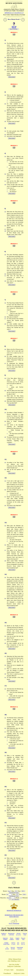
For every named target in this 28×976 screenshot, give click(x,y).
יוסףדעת (18, 943)
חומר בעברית (8, 970)
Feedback (7, 973)
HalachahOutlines (5, 939)
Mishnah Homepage (14, 910)
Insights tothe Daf (3, 934)
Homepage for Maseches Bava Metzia (14, 915)
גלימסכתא (7, 948)
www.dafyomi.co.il (18, 12)
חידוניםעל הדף (23, 943)
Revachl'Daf (23, 939)
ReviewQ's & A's (18, 934)
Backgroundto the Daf (11, 934)
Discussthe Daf (13, 948)
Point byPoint (25, 934)
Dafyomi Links (19, 973)
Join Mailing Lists (14, 961)
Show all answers (14, 29)
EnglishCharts (17, 939)
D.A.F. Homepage (14, 923)
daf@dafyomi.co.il (9, 12)
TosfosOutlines (12, 939)
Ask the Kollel (14, 964)
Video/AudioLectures (20, 948)
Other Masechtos (14, 959)
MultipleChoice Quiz (6, 943)
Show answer (12, 77)
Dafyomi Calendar (14, 966)
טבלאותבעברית (13, 943)
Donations (20, 970)
